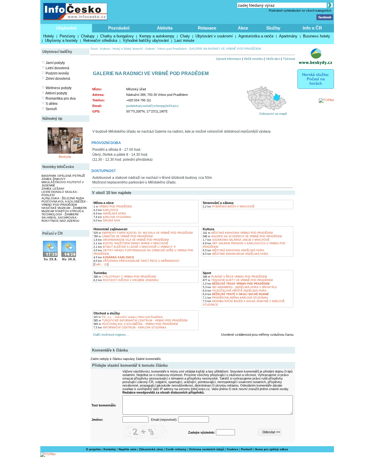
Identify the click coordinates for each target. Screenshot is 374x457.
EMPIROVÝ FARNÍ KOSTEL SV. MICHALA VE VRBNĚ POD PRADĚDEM (143, 232)
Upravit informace (228, 58)
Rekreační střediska (100, 40)
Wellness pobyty (59, 88)
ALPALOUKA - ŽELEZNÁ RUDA (62, 198)
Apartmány (288, 36)
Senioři (51, 109)
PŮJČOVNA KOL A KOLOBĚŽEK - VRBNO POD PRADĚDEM (64, 203)
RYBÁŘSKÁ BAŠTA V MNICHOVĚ (228, 206)
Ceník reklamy (176, 449)
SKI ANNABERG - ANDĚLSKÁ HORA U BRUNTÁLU (240, 287)
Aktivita (164, 27)
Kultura (105, 48)
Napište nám (127, 449)
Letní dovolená (57, 68)
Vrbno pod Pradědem (172, 48)
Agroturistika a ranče (255, 36)
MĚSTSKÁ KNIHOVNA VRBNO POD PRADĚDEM (238, 232)
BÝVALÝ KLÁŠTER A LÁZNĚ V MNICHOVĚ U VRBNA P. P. (135, 246)
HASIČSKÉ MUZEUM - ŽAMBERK (64, 208)
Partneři (246, 449)
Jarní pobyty (55, 63)
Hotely (48, 36)
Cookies (232, 449)
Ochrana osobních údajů (206, 449)
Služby (273, 27)
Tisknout (289, 58)
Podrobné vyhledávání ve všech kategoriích (300, 10)
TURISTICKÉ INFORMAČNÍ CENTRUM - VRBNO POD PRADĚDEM (141, 320)
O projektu (93, 449)
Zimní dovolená (58, 79)
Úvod (94, 48)
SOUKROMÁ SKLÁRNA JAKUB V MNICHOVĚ (236, 239)
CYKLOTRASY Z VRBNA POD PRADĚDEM (125, 276)
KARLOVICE (106, 210)
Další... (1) (101, 264)
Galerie (150, 48)
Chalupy (88, 36)
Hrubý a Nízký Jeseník (127, 48)
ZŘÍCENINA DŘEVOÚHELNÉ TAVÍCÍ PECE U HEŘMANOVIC (137, 260)
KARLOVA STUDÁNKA (112, 217)
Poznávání (118, 27)
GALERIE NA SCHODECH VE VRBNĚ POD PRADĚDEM (242, 236)
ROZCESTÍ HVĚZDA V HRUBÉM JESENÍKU (126, 280)
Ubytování (66, 27)
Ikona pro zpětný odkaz (271, 449)
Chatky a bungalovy (117, 36)
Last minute (184, 40)
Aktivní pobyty (56, 93)
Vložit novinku (253, 58)
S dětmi (52, 104)
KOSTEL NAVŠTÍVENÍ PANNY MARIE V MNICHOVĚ (131, 243)
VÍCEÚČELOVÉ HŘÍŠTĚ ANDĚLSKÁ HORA (234, 290)
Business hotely (316, 36)
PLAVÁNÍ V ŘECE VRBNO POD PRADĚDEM (235, 276)
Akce (243, 27)
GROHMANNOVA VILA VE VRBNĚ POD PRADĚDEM (131, 239)
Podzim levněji (57, 73)
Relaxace (207, 27)
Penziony (67, 36)
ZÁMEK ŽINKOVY (53, 179)
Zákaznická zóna (151, 449)
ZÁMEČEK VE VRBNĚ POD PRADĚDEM (123, 236)
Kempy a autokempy (156, 36)
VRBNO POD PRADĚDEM (113, 206)
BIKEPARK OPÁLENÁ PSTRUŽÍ (63, 175)
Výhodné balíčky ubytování (146, 40)
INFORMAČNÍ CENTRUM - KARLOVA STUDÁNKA (130, 327)
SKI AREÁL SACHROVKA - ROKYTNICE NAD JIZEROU (60, 219)
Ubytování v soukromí (214, 36)
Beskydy (65, 156)
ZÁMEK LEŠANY (53, 188)
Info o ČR (312, 27)
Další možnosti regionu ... (110, 334)
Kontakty (109, 449)
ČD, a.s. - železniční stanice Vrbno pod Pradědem (128, 317)
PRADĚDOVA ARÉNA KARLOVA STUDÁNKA (235, 297)
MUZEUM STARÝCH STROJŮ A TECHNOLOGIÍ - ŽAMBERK (62, 213)
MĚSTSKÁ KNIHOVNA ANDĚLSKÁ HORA (233, 250)
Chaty (185, 36)
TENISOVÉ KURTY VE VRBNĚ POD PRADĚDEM (238, 280)
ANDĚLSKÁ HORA (110, 213)
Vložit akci (273, 58)
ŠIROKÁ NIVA (107, 220)
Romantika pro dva (61, 98)
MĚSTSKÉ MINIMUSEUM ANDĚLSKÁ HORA (235, 253)
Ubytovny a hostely (61, 40)
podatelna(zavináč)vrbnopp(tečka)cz (152, 106)
